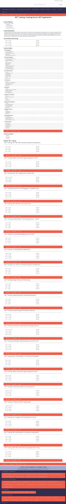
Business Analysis (16, 481)
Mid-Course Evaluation (30, 467)
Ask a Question (11, 14)
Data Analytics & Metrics (55, 484)
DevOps (22, 474)
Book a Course (4, 14)
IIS (20, 500)
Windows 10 (7, 500)
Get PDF (20, 14)
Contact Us (22, 467)
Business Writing (41, 481)
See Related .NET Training (10, 27)
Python (32, 492)
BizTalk (37, 497)
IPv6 (24, 500)
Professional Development (24, 9)
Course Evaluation (39, 467)
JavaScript (21, 492)
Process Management (43, 474)
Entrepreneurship (42, 476)
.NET (5, 492)
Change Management (31, 474)
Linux (5, 497)
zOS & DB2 (54, 497)
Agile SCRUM (16, 474)
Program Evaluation (31, 484)
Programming (35, 9)
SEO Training (7, 481)
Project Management (9, 476)
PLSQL (26, 492)
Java (9, 492)
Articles (60, 9)
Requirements (26, 481)
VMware (36, 500)
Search (61, 4)
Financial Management (56, 474)
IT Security (18, 497)
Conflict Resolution (52, 481)
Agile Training (7, 474)
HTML (16, 492)
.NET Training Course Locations (10, 28)
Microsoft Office (20, 484)
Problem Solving (42, 484)
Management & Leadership (9, 9)
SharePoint (26, 497)
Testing (33, 481)
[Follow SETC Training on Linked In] (22, 468)
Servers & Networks (46, 9)
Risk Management (20, 476)
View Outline (8, 155)
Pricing (54, 9)
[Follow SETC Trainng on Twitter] (33, 468)
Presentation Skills (9, 484)
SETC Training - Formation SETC (8, 4)
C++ (12, 492)
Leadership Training (31, 476)
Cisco (31, 500)
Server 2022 (11, 497)
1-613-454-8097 (45, 469)
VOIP (27, 500)
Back (24, 14)
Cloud (31, 497)
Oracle (42, 497)
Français (45, 467)
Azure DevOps (14, 500)
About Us (4, 12)
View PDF (7, 130)
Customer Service (8, 487)
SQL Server (48, 497)
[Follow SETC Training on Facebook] (43, 468)
